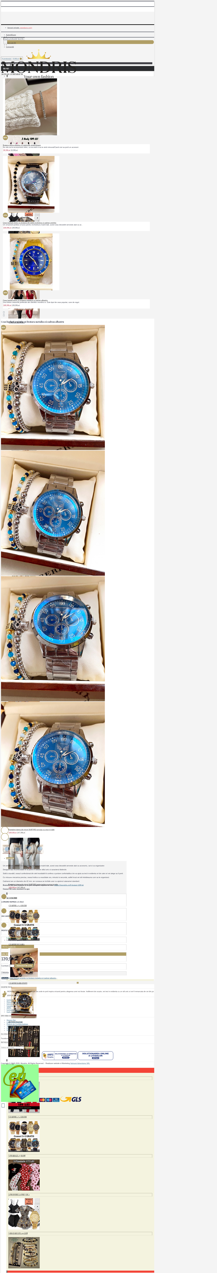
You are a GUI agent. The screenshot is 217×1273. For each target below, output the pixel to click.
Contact (10, 1000)
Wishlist (6, 973)
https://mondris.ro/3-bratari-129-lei (69, 885)
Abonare (29, 1048)
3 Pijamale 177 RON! (17, 1156)
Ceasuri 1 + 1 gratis (18, 905)
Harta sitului (11, 1030)
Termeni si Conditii (14, 1026)
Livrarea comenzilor (14, 1022)
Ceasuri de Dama (16, 944)
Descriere (10, 858)
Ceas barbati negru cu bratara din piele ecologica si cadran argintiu (29, 223)
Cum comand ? (13, 1012)
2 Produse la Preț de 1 (19, 1194)
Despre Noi (11, 1020)
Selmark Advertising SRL (80, 1063)
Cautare (10, 1006)
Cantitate (5, 966)
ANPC (9, 1008)
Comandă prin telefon (15, 1010)
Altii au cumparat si (12, 74)
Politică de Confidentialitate (17, 1024)
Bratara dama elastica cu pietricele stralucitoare (22, 145)
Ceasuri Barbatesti (18, 983)
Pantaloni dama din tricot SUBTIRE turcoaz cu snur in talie (31, 830)
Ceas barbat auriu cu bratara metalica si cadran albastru (25, 300)
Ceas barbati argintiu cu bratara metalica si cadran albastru (32, 978)
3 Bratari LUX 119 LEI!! (18, 1233)
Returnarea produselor (16, 1002)
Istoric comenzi (13, 1004)
